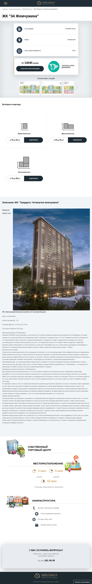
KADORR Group (27, 9)
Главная (5, 9)
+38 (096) (46, 560)
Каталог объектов (14, 9)
